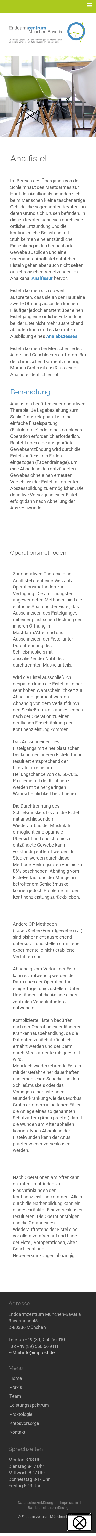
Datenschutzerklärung (35, 1503)
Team (15, 1396)
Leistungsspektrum (29, 1405)
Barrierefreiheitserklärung (48, 1508)
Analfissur (42, 278)
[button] (79, 1522)
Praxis (15, 1387)
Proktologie (21, 1414)
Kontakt (17, 1432)
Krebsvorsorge (24, 1423)
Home (15, 1378)
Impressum (69, 1503)
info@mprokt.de (38, 1352)
